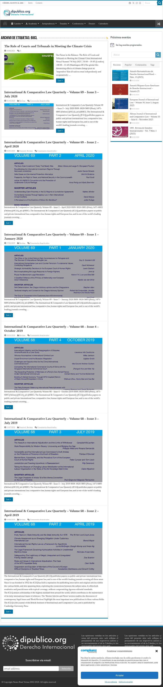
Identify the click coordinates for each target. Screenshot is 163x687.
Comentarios (140, 65)
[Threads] (140, 3)
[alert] (136, 45)
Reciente (117, 65)
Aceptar (120, 675)
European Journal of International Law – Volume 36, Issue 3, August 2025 (144, 102)
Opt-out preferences (111, 682)
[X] (133, 3)
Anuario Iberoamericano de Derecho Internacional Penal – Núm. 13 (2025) (143, 74)
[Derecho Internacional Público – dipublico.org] (18, 12)
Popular (128, 65)
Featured (22, 151)
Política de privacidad (126, 682)
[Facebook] (129, 3)
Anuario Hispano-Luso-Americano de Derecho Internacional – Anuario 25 (144, 88)
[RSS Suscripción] (107, 38)
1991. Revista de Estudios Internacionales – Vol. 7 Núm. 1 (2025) (143, 131)
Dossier (92, 23)
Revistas (22, 101)
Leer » (60, 80)
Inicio (30, 3)
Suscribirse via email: (38, 660)
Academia (32, 23)
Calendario (103, 23)
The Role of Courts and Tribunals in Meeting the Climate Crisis (48, 46)
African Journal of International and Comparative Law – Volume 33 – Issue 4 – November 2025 (145, 117)
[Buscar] (159, 2)
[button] (156, 651)
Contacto (39, 3)
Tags (152, 65)
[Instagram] (136, 3)
